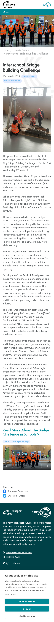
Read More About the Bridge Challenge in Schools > (26, 432)
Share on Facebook (17, 491)
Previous (8, 466)
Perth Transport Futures (9, 4)
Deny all (27, 608)
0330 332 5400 (12, 557)
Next (45, 466)
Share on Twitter (16, 495)
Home (6, 50)
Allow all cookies (27, 601)
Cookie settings (27, 616)
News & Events (21, 50)
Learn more (10, 594)
